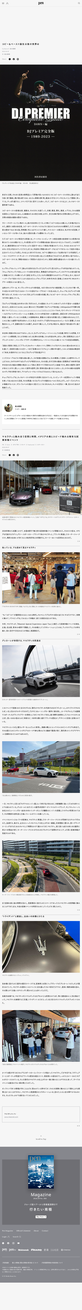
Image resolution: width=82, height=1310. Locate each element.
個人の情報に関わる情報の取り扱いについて (25, 1262)
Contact (45, 1231)
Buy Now (40, 1217)
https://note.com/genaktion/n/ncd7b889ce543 (32, 310)
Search (15, 1237)
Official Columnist (23, 1231)
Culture (5, 48)
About (36, 1231)
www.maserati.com (11, 1117)
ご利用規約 (5, 1262)
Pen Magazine (7, 1231)
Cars (8, 444)
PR (3, 444)
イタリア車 (16, 444)
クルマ (23, 444)
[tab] (3, 3)
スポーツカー (41, 444)
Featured (31, 444)
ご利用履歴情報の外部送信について (52, 1262)
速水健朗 (13, 48)
